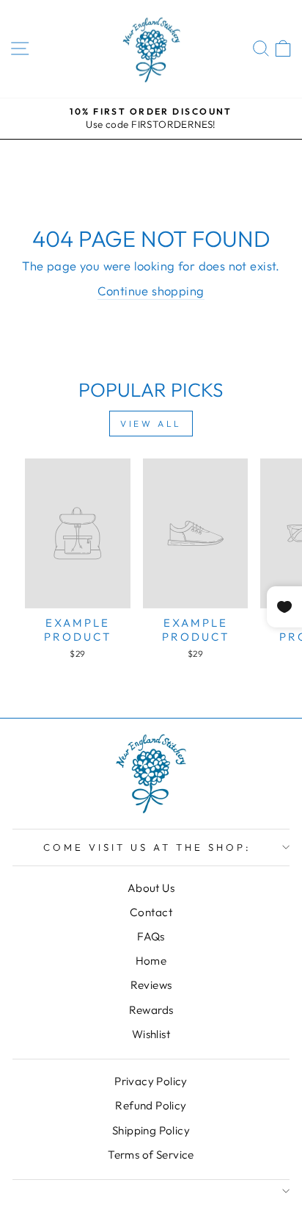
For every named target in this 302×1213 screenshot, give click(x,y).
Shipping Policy (151, 1130)
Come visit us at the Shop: (147, 847)
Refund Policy (150, 1105)
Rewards (151, 1010)
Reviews (151, 985)
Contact (151, 912)
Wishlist (151, 1034)
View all (151, 423)
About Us (151, 888)
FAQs (151, 936)
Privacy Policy (151, 1081)
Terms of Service (151, 1155)
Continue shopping (150, 290)
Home (151, 961)
